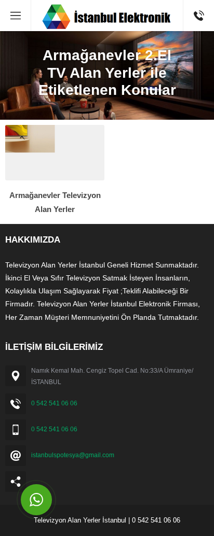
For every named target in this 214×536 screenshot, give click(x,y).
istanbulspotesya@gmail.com (72, 455)
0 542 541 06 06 (54, 403)
